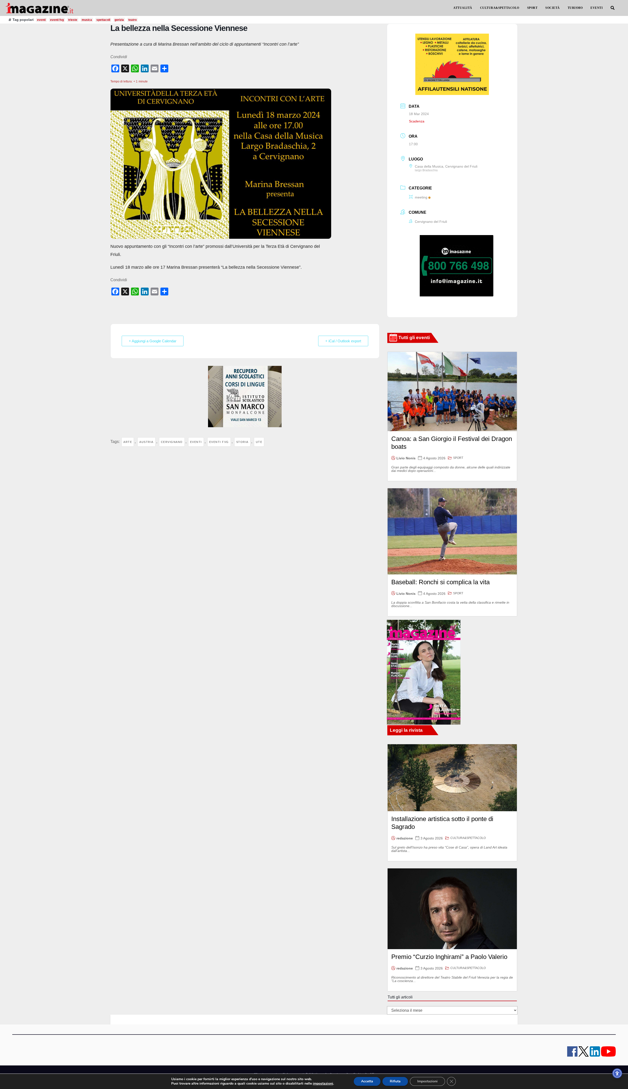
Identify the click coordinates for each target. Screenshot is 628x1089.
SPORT (532, 8)
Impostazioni (427, 1081)
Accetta (367, 1081)
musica (87, 20)
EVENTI (596, 8)
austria (146, 441)
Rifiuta (395, 1081)
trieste (72, 20)
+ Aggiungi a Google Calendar (152, 341)
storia (242, 441)
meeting (421, 197)
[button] (613, 8)
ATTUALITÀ (462, 8)
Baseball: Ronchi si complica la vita (440, 582)
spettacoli (103, 20)
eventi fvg (57, 20)
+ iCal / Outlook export (343, 341)
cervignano (172, 441)
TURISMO (575, 8)
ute (259, 441)
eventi (41, 20)
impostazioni (323, 1083)
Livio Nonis (406, 458)
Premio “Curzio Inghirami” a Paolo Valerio (449, 956)
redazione (404, 838)
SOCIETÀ (552, 8)
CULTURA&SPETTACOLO (499, 8)
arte (127, 441)
